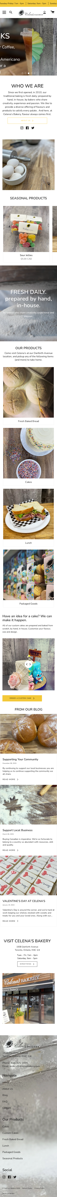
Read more (9, 777)
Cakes (5, 1126)
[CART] (52, 12)
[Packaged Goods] (28, 573)
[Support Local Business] (28, 802)
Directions (25, 962)
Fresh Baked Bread (12, 1139)
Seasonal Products (12, 1158)
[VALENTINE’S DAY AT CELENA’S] (28, 873)
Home (5, 1082)
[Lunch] (28, 512)
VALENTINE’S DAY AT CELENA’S (24, 899)
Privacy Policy (39, 1188)
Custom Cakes (10, 1133)
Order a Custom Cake (20, 696)
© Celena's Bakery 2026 (11, 1188)
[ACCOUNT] (44, 12)
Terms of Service (8, 1193)
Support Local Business (18, 828)
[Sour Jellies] (26, 227)
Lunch (5, 1145)
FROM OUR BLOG (28, 707)
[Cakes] (28, 451)
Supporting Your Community (20, 757)
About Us (25, 119)
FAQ (4, 1101)
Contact (6, 1108)
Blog (5, 1095)
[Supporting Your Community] (28, 732)
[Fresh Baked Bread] (28, 390)
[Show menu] (4, 12)
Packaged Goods (11, 1152)
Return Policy (27, 1188)
